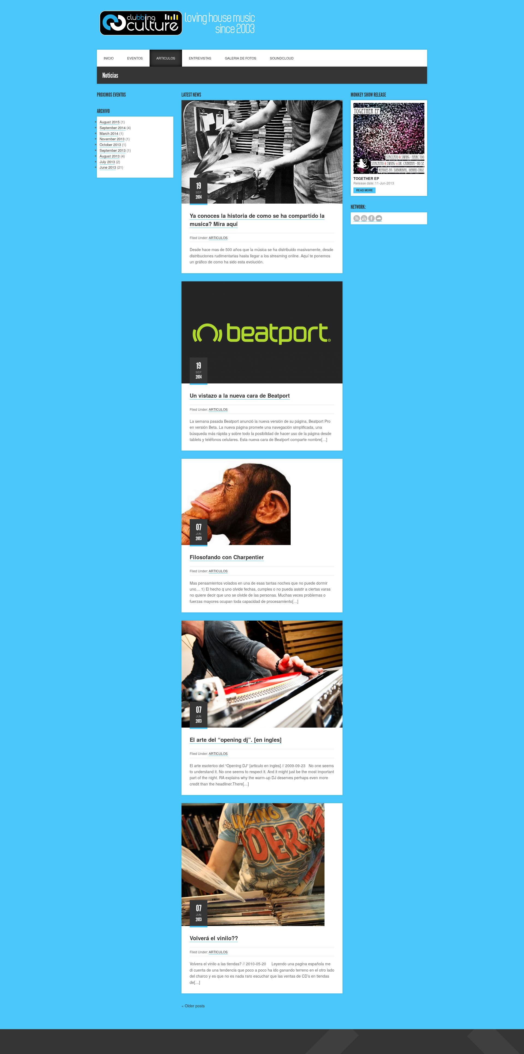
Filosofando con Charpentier (227, 557)
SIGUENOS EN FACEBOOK (371, 218)
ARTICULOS (165, 58)
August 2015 (110, 121)
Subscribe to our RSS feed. (356, 218)
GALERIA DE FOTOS (240, 58)
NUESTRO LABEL (379, 218)
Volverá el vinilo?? (214, 938)
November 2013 (112, 138)
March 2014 (109, 133)
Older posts (193, 1005)
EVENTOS (135, 58)
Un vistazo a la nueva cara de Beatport (240, 395)
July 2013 (107, 161)
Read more (364, 190)
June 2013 (108, 167)
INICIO (109, 58)
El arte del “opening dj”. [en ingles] (236, 739)
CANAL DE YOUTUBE (364, 218)
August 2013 (110, 156)
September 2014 (113, 127)
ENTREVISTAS (200, 58)
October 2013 (110, 144)
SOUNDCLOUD (282, 58)
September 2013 (113, 150)
